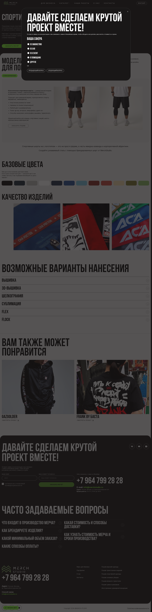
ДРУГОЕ (33, 62)
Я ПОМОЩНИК (35, 58)
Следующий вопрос (55, 70)
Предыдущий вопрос (36, 70)
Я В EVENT (34, 53)
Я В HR (32, 49)
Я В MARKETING (36, 44)
